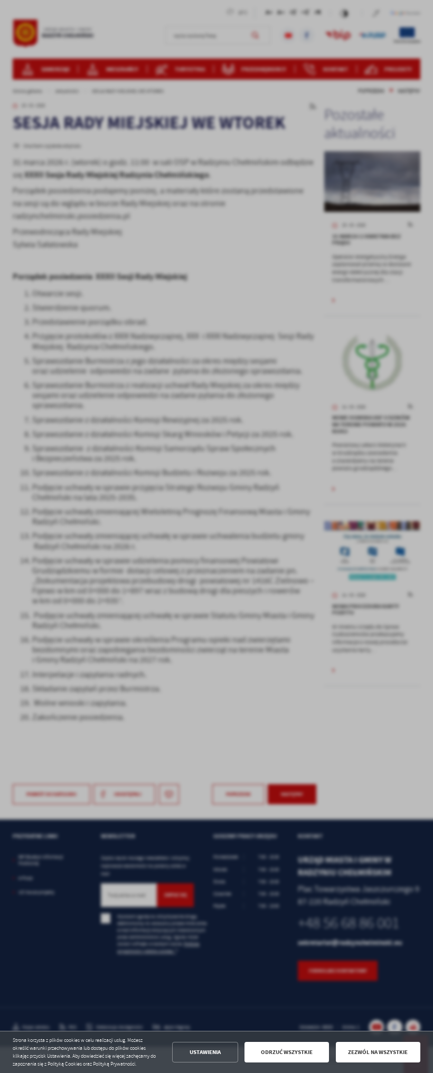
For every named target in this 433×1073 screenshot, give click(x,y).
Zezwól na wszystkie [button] (378, 1052)
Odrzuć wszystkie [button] (287, 1052)
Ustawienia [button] (205, 1052)
